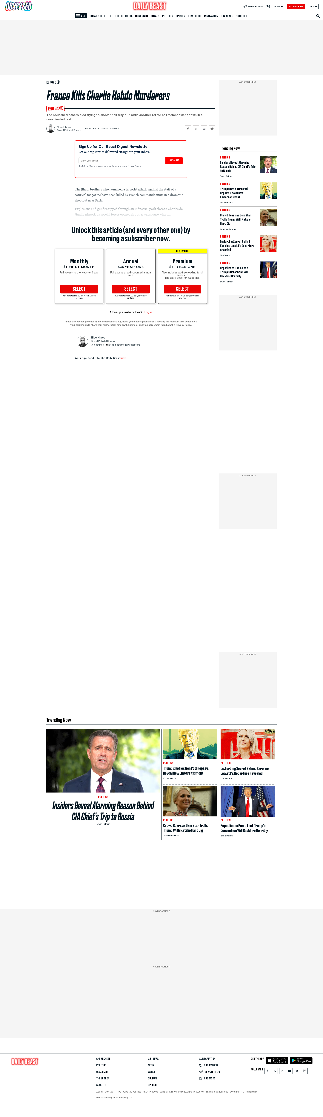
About (99, 1092)
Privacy (154, 1092)
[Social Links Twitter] (275, 1072)
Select (79, 289)
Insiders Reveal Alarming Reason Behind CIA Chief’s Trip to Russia (103, 811)
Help (145, 1092)
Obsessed (141, 16)
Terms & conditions (217, 1092)
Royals (154, 16)
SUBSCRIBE (296, 6)
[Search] (318, 16)
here (123, 357)
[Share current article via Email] (204, 128)
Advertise (135, 1092)
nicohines (99, 345)
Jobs (125, 1092)
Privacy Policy (134, 166)
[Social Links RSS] (297, 1072)
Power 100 (195, 16)
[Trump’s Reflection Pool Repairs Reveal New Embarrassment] (268, 198)
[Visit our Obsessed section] (30, 6)
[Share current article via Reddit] (212, 128)
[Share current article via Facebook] (188, 128)
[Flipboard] (304, 1072)
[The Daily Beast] (150, 6)
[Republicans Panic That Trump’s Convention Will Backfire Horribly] (268, 277)
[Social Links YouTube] (290, 1072)
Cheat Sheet (98, 16)
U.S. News (227, 16)
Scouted (241, 16)
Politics (167, 16)
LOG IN (312, 6)
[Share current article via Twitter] (196, 128)
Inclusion (198, 1092)
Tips (118, 1092)
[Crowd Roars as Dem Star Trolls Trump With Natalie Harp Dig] (268, 224)
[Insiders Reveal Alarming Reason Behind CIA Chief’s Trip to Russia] (268, 171)
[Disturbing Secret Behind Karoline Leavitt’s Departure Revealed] (268, 251)
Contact (110, 1092)
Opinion (180, 16)
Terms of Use (118, 166)
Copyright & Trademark (243, 1092)
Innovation (211, 16)
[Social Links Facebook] (267, 1072)
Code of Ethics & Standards (176, 1092)
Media (129, 16)
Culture (153, 1078)
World (152, 1071)
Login (148, 312)
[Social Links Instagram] (282, 1072)
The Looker (115, 16)
